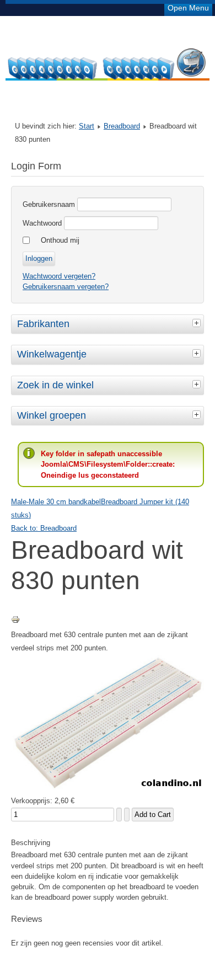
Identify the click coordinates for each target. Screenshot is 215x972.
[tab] (197, 322)
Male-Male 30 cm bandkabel (56, 502)
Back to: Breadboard (44, 528)
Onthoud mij (60, 240)
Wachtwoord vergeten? (59, 276)
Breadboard (122, 126)
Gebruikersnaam (49, 204)
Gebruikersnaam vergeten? (66, 286)
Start (86, 126)
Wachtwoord (42, 223)
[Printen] (15, 621)
